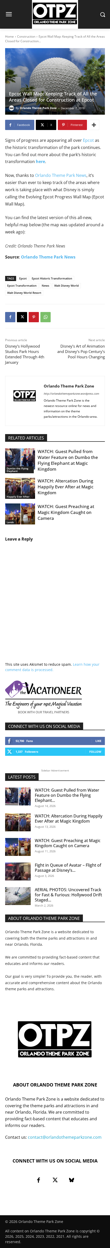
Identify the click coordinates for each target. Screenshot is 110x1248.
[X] (22, 317)
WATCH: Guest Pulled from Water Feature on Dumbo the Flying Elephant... (67, 795)
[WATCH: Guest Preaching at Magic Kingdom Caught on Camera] (20, 513)
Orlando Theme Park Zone (38, 108)
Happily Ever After (18, 496)
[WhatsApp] (45, 317)
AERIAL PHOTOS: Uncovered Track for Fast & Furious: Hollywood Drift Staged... (68, 895)
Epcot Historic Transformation (52, 278)
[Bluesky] (72, 1180)
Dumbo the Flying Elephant (17, 470)
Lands (10, 522)
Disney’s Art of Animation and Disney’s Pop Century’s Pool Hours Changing (81, 351)
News (45, 285)
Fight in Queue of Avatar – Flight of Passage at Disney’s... (68, 867)
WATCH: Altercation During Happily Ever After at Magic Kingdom (65, 487)
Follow (95, 752)
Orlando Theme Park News (60, 175)
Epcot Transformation (22, 285)
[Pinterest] (34, 317)
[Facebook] (10, 317)
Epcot (89, 140)
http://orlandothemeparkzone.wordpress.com (71, 393)
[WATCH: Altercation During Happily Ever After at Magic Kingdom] (20, 488)
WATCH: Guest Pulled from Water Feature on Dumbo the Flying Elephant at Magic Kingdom (68, 460)
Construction (26, 36)
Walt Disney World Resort (24, 293)
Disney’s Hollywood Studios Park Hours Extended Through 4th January (24, 354)
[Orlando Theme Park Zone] (12, 108)
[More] (94, 125)
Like (98, 741)
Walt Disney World (66, 285)
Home (9, 36)
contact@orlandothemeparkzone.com (65, 1137)
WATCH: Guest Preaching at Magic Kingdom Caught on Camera (66, 512)
